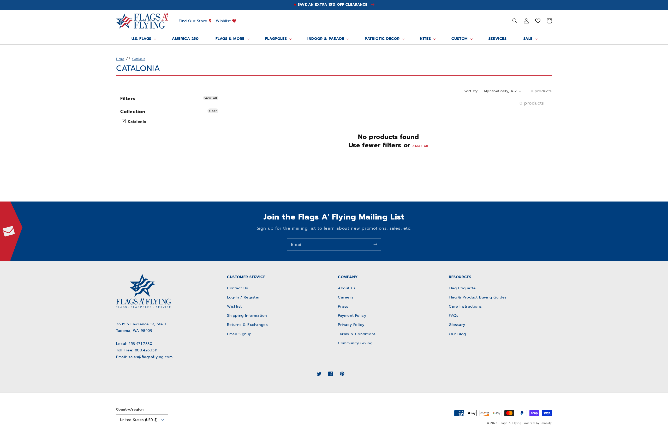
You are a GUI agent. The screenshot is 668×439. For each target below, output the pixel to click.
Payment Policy (352, 315)
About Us (347, 288)
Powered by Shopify (537, 423)
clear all (420, 146)
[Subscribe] (375, 244)
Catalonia (138, 59)
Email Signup (239, 334)
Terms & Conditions (357, 334)
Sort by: (471, 91)
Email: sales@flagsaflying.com (144, 357)
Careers (345, 297)
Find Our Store (194, 20)
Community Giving (355, 343)
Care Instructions (465, 306)
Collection (132, 111)
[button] (515, 21)
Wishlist (224, 20)
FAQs (453, 315)
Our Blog (457, 334)
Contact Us (237, 288)
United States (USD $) (138, 419)
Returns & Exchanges (247, 324)
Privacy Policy (351, 324)
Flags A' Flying (511, 423)
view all (210, 98)
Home (120, 59)
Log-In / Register (243, 297)
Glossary (457, 324)
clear (213, 110)
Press (343, 306)
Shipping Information (247, 315)
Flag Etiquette (462, 288)
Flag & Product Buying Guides (478, 297)
